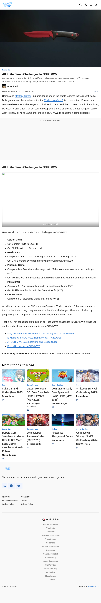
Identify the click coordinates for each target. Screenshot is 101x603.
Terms (24, 500)
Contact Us (25, 497)
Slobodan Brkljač (59, 403)
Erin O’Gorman (83, 444)
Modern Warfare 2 (53, 100)
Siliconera (50, 543)
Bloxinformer (50, 576)
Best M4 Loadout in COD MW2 (23, 346)
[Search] (80, 4)
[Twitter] (19, 486)
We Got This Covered (50, 546)
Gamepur (50, 532)
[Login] (96, 4)
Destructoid (50, 550)
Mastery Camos (23, 96)
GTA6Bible (50, 580)
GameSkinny (50, 558)
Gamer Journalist (50, 554)
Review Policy (8, 504)
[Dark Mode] (85, 4)
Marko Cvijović (33, 403)
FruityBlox (50, 572)
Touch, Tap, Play (50, 569)
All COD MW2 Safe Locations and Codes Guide (32, 342)
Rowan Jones (8, 396)
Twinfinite (50, 528)
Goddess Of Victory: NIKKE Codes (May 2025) (87, 436)
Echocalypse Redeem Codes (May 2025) (36, 436)
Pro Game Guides (50, 524)
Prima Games (50, 539)
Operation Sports (50, 561)
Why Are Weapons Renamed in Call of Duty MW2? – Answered (40, 333)
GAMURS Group (93, 586)
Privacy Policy (27, 504)
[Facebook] (11, 486)
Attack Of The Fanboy (51, 535)
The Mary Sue (50, 565)
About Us (6, 497)
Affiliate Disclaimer (10, 500)
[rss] (4, 486)
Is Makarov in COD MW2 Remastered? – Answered (34, 337)
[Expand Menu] (91, 4)
